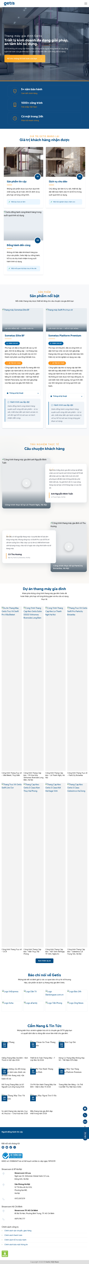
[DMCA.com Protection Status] (5, 1253)
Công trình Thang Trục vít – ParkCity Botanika (77, 774)
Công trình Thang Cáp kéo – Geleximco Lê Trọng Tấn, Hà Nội (76, 951)
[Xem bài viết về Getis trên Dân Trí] (33, 995)
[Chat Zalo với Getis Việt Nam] (85, 1121)
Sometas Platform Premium (64, 335)
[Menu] (85, 3)
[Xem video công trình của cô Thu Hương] (69, 547)
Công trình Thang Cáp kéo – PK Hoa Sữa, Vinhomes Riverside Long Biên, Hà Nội (33, 776)
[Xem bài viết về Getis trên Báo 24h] (77, 995)
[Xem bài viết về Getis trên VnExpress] (12, 995)
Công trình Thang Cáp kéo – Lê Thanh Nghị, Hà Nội (55, 775)
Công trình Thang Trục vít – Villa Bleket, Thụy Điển (12, 774)
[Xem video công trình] (26, 483)
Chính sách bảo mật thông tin (16, 1245)
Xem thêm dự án (44, 961)
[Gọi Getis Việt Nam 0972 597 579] (85, 1115)
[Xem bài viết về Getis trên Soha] (12, 1006)
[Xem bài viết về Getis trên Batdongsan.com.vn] (55, 995)
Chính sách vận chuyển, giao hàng (17, 1231)
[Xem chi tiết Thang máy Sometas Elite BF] (22, 320)
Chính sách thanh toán (13, 1235)
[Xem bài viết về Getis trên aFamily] (33, 1006)
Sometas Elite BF (15, 335)
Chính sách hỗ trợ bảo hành (15, 1240)
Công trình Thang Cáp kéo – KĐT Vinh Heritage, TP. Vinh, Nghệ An (55, 951)
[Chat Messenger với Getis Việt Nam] (85, 1108)
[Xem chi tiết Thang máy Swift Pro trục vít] (66, 320)
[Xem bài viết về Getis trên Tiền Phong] (55, 1006)
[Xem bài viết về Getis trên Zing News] (77, 1006)
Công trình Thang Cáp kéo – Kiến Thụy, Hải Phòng (32, 951)
